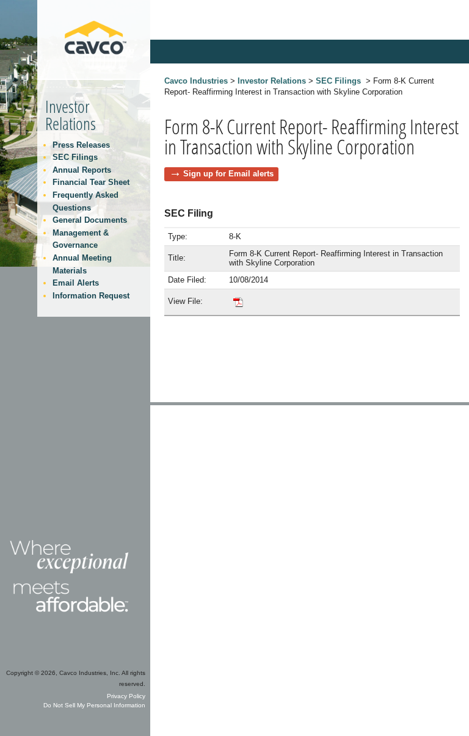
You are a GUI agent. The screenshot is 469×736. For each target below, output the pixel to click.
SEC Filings (338, 80)
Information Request (91, 295)
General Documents (90, 220)
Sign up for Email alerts (228, 173)
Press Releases (81, 145)
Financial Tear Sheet (91, 182)
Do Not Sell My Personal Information (94, 705)
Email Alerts (76, 282)
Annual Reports (82, 170)
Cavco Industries (196, 80)
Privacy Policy (126, 696)
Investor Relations (272, 80)
